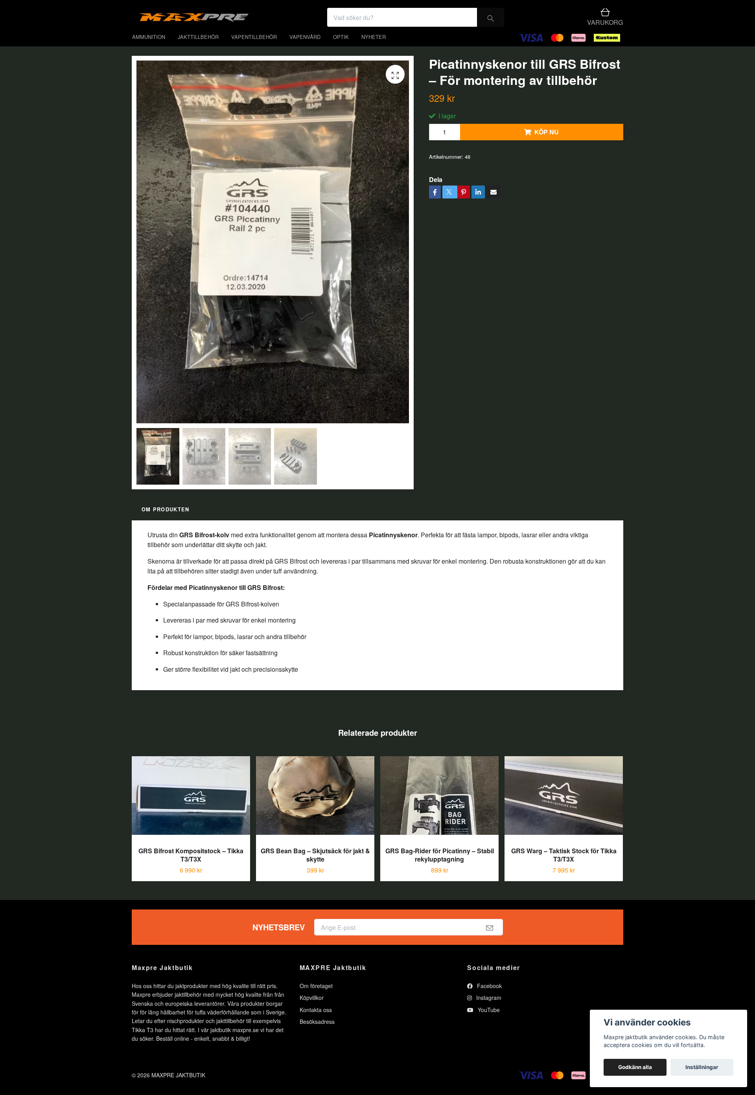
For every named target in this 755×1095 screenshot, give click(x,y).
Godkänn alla (635, 1067)
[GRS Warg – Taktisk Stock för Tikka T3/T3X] (564, 810)
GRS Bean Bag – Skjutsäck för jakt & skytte (315, 866)
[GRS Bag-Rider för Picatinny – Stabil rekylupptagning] (439, 810)
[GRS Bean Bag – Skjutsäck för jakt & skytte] (315, 810)
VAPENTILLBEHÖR (254, 48)
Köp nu (546, 143)
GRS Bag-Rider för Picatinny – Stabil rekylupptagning (439, 866)
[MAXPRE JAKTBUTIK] (258, 23)
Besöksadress (317, 1033)
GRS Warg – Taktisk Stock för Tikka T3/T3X (564, 866)
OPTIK (341, 48)
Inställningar (701, 1067)
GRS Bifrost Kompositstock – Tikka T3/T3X (190, 866)
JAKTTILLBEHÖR (198, 48)
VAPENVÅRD (304, 48)
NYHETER (373, 48)
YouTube (488, 1021)
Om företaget (316, 997)
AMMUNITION (148, 48)
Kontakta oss (316, 1021)
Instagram (488, 1009)
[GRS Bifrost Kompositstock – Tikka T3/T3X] (191, 810)
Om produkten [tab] (165, 521)
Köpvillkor (312, 1009)
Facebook (488, 997)
